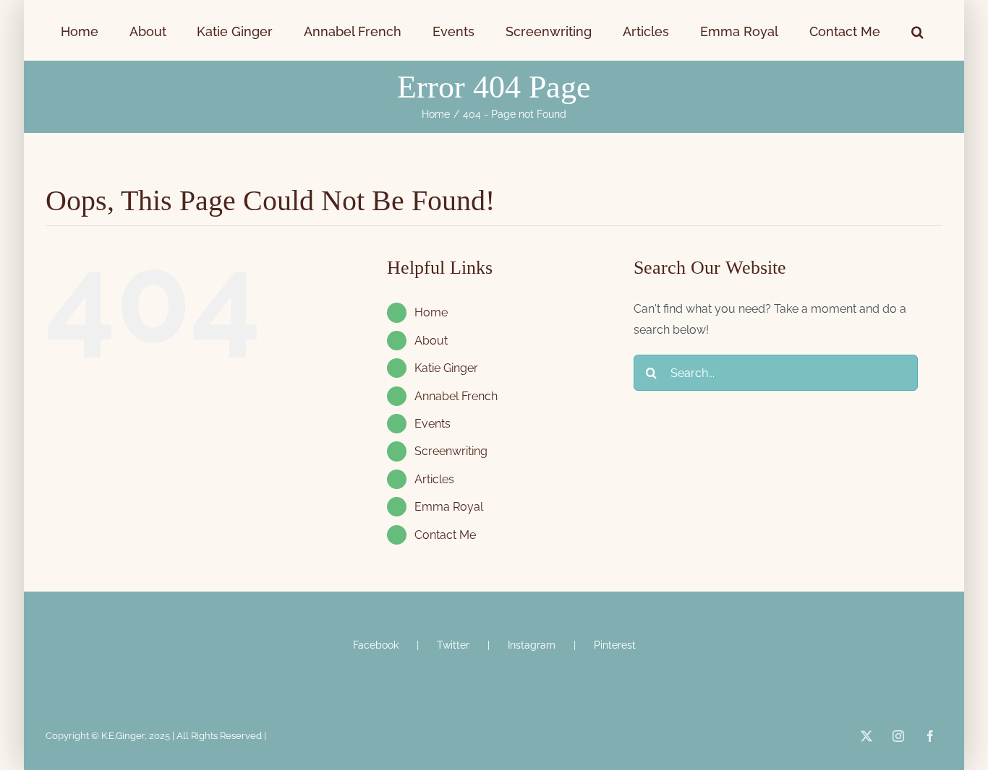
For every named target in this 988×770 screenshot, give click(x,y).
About (431, 340)
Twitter (453, 645)
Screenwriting (450, 451)
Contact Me (445, 535)
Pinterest (615, 645)
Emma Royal (448, 507)
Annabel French (456, 396)
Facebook (376, 645)
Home (431, 312)
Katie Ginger (446, 368)
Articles (434, 479)
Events (432, 424)
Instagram (531, 645)
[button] (852, 30)
